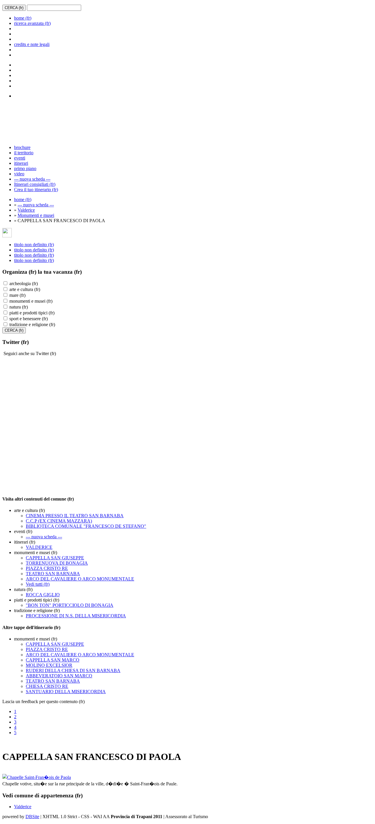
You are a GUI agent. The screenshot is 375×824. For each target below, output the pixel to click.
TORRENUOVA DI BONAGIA (57, 563)
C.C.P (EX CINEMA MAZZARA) (59, 520)
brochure (22, 147)
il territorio (23, 152)
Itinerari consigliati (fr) (34, 184)
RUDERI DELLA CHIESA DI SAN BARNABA (73, 670)
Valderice (26, 210)
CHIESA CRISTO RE (47, 686)
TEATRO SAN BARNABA (53, 573)
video (19, 173)
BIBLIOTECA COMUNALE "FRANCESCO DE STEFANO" (86, 526)
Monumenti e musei (36, 215)
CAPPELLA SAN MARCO (52, 659)
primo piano (25, 168)
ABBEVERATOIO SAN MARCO (59, 675)
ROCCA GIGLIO (43, 594)
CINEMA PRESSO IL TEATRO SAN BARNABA (75, 515)
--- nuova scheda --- (32, 179)
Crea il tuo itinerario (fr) (36, 189)
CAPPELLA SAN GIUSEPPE (55, 557)
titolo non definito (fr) (34, 244)
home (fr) (22, 18)
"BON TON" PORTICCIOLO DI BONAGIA (69, 605)
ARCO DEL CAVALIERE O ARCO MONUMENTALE (80, 578)
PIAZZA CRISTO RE (47, 568)
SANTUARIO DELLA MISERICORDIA (66, 691)
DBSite (32, 816)
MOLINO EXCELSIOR (49, 665)
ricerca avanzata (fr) (32, 23)
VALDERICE (39, 547)
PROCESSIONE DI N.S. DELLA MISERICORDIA (76, 615)
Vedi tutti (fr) (38, 584)
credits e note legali (32, 44)
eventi (19, 157)
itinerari (21, 163)
